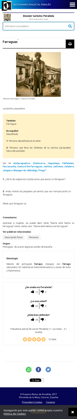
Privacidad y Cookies (32, 402)
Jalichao (58, 166)
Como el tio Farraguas (29, 166)
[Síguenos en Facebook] (38, 369)
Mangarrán (19, 170)
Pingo (42, 170)
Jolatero (69, 166)
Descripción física (14, 237)
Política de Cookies (15, 413)
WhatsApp (29, 369)
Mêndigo (32, 170)
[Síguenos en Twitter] (48, 369)
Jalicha (47, 166)
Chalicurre (39, 163)
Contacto (50, 402)
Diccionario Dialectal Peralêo (32, 4)
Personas (33, 237)
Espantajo (53, 163)
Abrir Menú (72, 4)
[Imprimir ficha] (70, 44)
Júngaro (7, 170)
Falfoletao (68, 163)
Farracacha (9, 166)
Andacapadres (21, 163)
